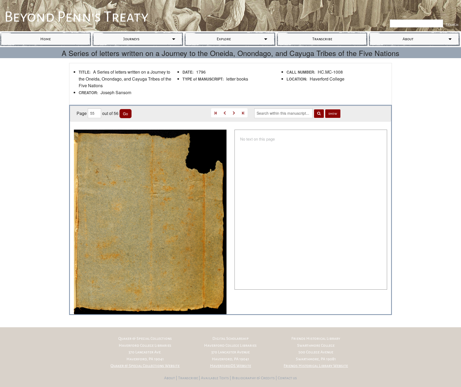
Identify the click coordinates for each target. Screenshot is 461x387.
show (332, 113)
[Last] (243, 112)
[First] (215, 112)
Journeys (132, 39)
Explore (224, 39)
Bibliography (244, 378)
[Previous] (224, 112)
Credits (268, 378)
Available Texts (215, 378)
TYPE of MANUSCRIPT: (203, 79)
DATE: (188, 72)
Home (45, 39)
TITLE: (85, 72)
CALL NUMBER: (301, 72)
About (408, 39)
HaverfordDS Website (230, 366)
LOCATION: (297, 79)
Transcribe (322, 39)
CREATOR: (88, 92)
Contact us (287, 378)
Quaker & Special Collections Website (145, 366)
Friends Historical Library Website (316, 366)
